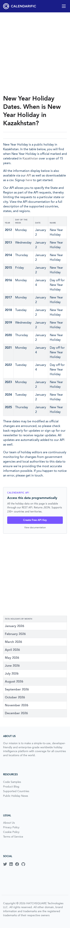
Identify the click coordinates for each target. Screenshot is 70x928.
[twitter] (5, 864)
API (28, 175)
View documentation (35, 527)
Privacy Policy (11, 827)
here (29, 180)
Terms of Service (13, 836)
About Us (9, 822)
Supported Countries (16, 791)
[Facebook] (17, 864)
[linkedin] (11, 864)
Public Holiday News (15, 795)
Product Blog (11, 786)
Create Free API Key (35, 520)
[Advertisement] (35, 53)
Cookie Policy (11, 831)
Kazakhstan (30, 158)
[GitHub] (23, 864)
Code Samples (12, 781)
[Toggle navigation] (64, 6)
